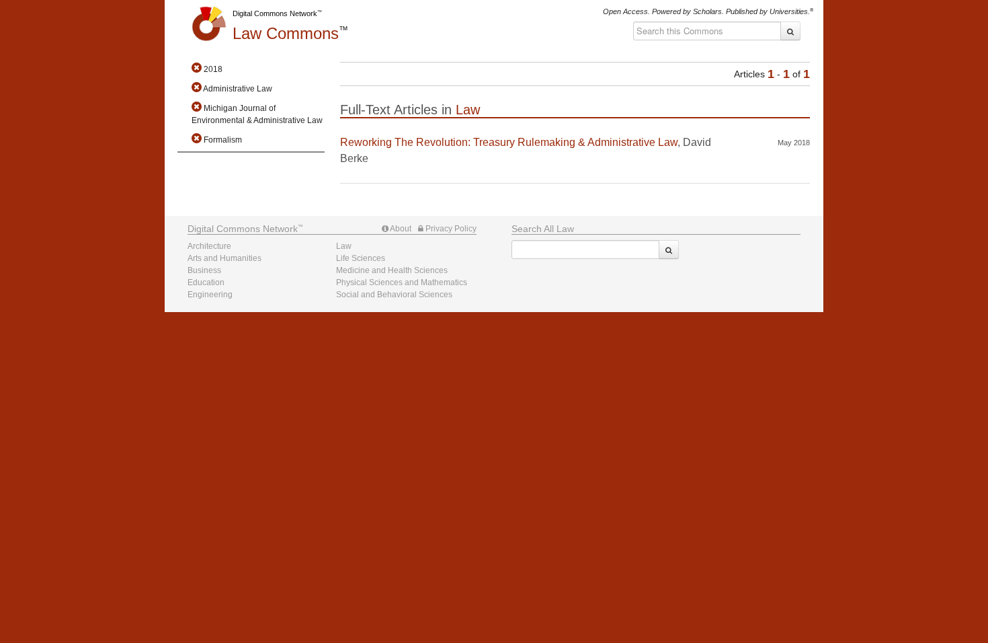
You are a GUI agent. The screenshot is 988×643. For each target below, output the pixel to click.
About (399, 228)
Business (204, 270)
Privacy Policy (450, 228)
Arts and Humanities (224, 258)
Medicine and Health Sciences (392, 270)
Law (286, 33)
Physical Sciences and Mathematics (401, 282)
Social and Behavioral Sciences (394, 294)
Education (206, 282)
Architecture (209, 246)
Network (243, 228)
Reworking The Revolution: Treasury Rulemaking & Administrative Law (508, 142)
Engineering (210, 294)
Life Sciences (360, 258)
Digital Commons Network (275, 13)
